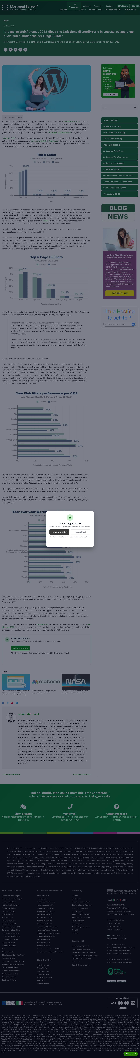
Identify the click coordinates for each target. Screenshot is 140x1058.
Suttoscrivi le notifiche (59, 532)
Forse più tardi (81, 532)
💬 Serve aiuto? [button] (130, 1054)
